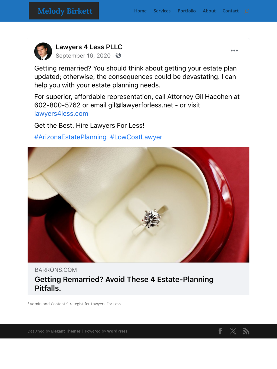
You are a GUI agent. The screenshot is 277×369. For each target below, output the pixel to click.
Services (162, 11)
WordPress (117, 331)
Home (140, 11)
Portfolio (187, 11)
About (209, 11)
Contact (231, 11)
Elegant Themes (66, 331)
